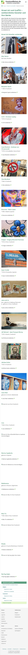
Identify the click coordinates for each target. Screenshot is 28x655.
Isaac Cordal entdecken (8, 276)
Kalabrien (3, 621)
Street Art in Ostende (9, 591)
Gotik (2, 632)
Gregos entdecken (7, 245)
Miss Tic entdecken (7, 519)
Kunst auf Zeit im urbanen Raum (10, 584)
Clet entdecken (6, 185)
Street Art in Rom (8, 600)
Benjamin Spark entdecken (9, 92)
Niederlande (18, 617)
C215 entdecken (6, 122)
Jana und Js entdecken (8, 307)
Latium (2, 617)
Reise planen (4, 623)
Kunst (5, 6)
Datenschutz (23, 649)
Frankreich (17, 614)
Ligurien (3, 614)
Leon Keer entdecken (7, 398)
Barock (2, 637)
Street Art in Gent (8, 589)
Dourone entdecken (7, 215)
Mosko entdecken (7, 549)
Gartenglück (17, 630)
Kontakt (9, 649)
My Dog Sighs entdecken (8, 576)
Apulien (3, 619)
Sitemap (4, 649)
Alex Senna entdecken (8, 62)
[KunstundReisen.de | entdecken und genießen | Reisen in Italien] (11, 2)
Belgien (16, 612)
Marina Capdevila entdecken (9, 459)
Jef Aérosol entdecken (8, 338)
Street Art (3, 643)
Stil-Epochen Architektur (6, 628)
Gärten (16, 626)
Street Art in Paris (8, 596)
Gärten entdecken (19, 628)
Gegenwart (3, 641)
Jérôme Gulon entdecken (8, 368)
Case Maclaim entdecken (8, 155)
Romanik (3, 630)
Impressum (15, 649)
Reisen (2, 610)
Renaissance (4, 635)
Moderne (3, 639)
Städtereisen (18, 610)
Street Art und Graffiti (11, 6)
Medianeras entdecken (8, 489)
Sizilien (3, 612)
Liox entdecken (6, 429)
